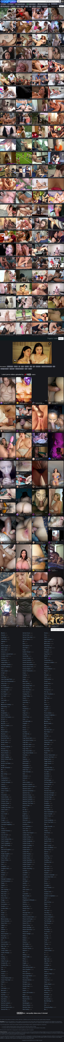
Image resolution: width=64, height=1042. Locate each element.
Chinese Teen (4, 801)
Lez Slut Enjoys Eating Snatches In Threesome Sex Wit (39, 308)
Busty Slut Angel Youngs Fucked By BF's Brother (7, 295)
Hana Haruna (26, 692)
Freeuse (3, 975)
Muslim (24, 988)
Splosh (46, 853)
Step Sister (47, 870)
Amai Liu (3, 652)
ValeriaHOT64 (6, 570)
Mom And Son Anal (28, 967)
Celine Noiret (4, 788)
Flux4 (21, 417)
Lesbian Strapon (27, 864)
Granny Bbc (25, 656)
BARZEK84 (54, 598)
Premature (47, 717)
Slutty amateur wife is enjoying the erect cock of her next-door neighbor (7, 217)
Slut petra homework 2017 (5, 177)
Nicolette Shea (26, 1007)
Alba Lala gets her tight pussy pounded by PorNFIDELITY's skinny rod (55, 164)
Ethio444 (54, 431)
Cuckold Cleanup (5, 830)
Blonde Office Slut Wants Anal (5, 151)
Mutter (24, 990)
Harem (24, 698)
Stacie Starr (47, 858)
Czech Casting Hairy (6, 839)
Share (11, 4)
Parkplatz (46, 666)
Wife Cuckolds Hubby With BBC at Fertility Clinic (39, 46)
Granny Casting (26, 658)
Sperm (45, 843)
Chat (2, 792)
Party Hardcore (48, 668)
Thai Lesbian (47, 919)
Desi (2, 877)
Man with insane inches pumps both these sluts (39, 85)
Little (24, 887)
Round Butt (47, 750)
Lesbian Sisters (26, 858)
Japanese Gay (26, 792)
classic (15, 366)
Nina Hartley (26, 1009)
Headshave (25, 708)
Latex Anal (25, 830)
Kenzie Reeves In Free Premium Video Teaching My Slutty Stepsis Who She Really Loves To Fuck (23, 72)
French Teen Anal (5, 980)
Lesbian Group (26, 843)
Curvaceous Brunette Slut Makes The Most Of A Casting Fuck (23, 295)
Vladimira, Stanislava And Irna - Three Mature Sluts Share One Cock (7, 230)
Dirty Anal (3, 893)
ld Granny (47, 643)
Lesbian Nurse (26, 849)
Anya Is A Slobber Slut (4, 282)
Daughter (3, 866)
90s (54, 366)
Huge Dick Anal (27, 746)
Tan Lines (46, 910)
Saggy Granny (47, 761)
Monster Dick (26, 986)
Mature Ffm (26, 923)
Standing (46, 860)
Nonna (46, 633)
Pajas (45, 658)
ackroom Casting (6, 704)
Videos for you (20, 4)
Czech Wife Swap (5, 845)
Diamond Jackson (5, 881)
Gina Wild (25, 647)
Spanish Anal (47, 841)
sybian (30, 368)
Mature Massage (27, 927)
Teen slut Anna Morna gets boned (38, 99)
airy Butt (25, 681)
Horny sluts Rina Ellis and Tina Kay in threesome (23, 46)
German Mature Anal (6, 1007)
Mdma (24, 935)
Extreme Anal (4, 944)
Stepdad (46, 872)
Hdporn (24, 706)
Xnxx (45, 1003)
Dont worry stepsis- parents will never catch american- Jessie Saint (55, 46)
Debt (2, 870)
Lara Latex (25, 828)
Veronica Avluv (48, 973)
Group (24, 677)
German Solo (26, 635)
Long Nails (25, 893)
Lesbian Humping (27, 845)
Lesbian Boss (26, 835)
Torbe (45, 940)
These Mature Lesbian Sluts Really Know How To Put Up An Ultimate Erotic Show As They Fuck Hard (39, 321)
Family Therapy (5, 952)
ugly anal (12, 368)
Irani (24, 780)
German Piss (4, 1009)
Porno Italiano (47, 713)
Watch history (43, 4)
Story (45, 881)
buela (3, 633)
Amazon (3, 658)
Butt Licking (4, 774)
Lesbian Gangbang (27, 841)
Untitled (1, 243)
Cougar (3, 820)
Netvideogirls (26, 1003)
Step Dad (46, 866)
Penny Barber (47, 679)
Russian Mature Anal (49, 755)
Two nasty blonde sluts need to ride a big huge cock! (23, 230)
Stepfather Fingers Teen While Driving (39, 256)
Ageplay (3, 641)
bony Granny (4, 919)
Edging (2, 925)
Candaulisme (4, 778)
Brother (3, 761)
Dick (2, 887)
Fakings (3, 948)
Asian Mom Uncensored (7, 681)
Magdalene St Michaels (28, 900)
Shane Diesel (47, 784)
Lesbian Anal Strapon (28, 832)
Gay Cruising (4, 996)
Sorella (46, 837)
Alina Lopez (4, 650)
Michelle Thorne (27, 948)
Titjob (45, 933)
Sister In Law (47, 816)
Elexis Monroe (4, 933)
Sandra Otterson (48, 769)
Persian (46, 685)
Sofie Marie (47, 832)
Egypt (2, 927)
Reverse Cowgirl (48, 740)
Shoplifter (46, 803)
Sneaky (46, 830)
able (45, 904)
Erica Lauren (4, 942)
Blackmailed (4, 732)
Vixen (45, 982)
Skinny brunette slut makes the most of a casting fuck (55, 269)
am (2, 776)
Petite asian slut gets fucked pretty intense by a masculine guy (55, 59)
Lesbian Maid (26, 847)
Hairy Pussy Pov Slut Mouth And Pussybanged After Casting (7, 59)
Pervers (46, 687)
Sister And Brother (49, 811)
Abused (3, 635)
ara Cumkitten (27, 826)
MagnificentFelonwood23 (8, 459)
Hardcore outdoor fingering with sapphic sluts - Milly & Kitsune (23, 164)
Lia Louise (25, 877)
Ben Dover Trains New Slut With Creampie (7, 85)
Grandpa (25, 654)
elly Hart (25, 816)
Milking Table (26, 957)
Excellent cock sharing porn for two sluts (39, 282)
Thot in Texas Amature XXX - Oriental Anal (7, 203)
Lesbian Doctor (26, 839)
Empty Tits (3, 938)
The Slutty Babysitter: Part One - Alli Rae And (23, 256)
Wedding (46, 988)
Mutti (24, 994)
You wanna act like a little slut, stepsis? (55, 20)
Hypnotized (25, 761)
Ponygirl (46, 706)
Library (24, 879)
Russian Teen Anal (49, 757)
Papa (45, 664)
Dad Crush (3, 851)
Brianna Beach (4, 753)
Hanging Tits (26, 694)
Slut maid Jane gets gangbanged (54, 33)
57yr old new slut (35, 151)
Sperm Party (47, 849)
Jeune (24, 807)
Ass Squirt (3, 696)
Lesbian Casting (27, 837)
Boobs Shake (4, 742)
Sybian (45, 898)
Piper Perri (46, 698)
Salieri (45, 765)
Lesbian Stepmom (27, 862)
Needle (24, 1001)
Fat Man (3, 959)
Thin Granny (47, 923)
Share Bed (46, 786)
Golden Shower (27, 652)
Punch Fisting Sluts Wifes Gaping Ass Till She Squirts (55, 230)
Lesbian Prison (26, 856)
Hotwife (25, 736)
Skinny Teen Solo (48, 822)
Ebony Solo (4, 923)
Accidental (3, 637)
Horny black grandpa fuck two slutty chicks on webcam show (23, 112)
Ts (44, 952)
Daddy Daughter (5, 853)
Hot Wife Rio (26, 734)
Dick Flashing (4, 889)
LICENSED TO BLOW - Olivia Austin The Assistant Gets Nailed (23, 203)
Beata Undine (4, 715)
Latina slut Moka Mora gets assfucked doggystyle (7, 334)
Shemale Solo (47, 799)
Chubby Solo (4, 805)
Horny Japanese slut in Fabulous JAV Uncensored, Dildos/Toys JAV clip (23, 177)
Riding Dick (47, 742)
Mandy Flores (26, 908)
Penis (45, 677)
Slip (45, 824)
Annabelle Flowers (6, 664)
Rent (45, 738)
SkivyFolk (53, 459)
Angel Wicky (4, 662)
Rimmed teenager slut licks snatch (54, 72)
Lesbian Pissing (26, 853)
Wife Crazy (47, 990)
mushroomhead (7, 431)
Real (45, 727)
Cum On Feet (4, 835)
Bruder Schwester (5, 767)
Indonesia (25, 776)
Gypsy (24, 679)
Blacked (3, 734)
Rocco (45, 746)
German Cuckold (5, 1003)
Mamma (25, 904)
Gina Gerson (26, 645)
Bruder (2, 765)
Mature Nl (25, 931)
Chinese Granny (5, 799)
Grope (24, 673)
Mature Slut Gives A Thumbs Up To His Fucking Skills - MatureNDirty (39, 334)
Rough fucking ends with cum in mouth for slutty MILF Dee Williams (39, 59)
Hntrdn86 (38, 431)
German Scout (26, 633)
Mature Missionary (27, 929)
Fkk (2, 969)
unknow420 (6, 598)
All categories (5, 6)
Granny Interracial (27, 662)
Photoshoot (47, 689)
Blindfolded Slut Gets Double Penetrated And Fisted (55, 321)
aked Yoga (26, 996)
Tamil (45, 908)
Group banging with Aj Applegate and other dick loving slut (23, 85)
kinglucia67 (54, 543)
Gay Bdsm (3, 992)
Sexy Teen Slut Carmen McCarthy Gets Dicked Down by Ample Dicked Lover (55, 125)
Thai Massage (47, 921)
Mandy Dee (25, 906)
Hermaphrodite (26, 721)
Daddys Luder (4, 856)
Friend (2, 982)
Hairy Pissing (26, 687)
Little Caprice (26, 889)
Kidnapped (25, 818)
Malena (24, 902)
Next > (61, 6)
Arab (2, 668)
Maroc (24, 910)
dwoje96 (54, 529)
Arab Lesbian (4, 671)
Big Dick (3, 723)
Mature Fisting (26, 925)
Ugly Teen (46, 961)
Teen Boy (46, 912)
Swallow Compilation (49, 896)
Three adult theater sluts (21, 99)
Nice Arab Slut (18, 334)
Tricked (46, 944)
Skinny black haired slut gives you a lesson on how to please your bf (55, 243)
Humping (25, 755)
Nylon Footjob (48, 639)
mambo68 (54, 570)
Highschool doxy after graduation (38, 177)
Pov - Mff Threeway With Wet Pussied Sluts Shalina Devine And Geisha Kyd (7, 125)
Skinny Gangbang (48, 820)
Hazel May (25, 702)
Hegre (24, 710)
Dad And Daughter (6, 849)
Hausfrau (25, 700)
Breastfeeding (4, 750)
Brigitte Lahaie (4, 755)
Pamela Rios (47, 660)
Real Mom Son (48, 729)
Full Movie (3, 988)
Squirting (46, 856)
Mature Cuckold (27, 921)
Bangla (3, 710)
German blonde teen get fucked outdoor (23, 138)
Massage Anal (26, 912)
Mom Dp (25, 971)
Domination (4, 904)
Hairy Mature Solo (27, 685)
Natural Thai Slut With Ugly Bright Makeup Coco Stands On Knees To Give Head (23, 33)
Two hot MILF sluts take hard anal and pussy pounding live (55, 256)
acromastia (26, 896)
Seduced (46, 778)
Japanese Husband (27, 799)
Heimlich (25, 715)
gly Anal (46, 959)
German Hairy (4, 1005)
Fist (2, 967)
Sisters (46, 818)
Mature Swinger (27, 933)
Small (45, 828)
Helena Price (26, 717)
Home (24, 725)
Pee (45, 673)
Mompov (25, 982)
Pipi (45, 700)
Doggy (2, 900)
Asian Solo (4, 683)
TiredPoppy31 (55, 487)
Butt (2, 771)
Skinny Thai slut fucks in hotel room (38, 138)
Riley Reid (46, 744)
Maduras (25, 898)
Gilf (23, 641)
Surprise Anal (47, 891)
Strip (45, 889)
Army (2, 675)
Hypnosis (25, 759)
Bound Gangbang (5, 746)
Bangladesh (4, 713)
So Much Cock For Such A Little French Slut (23, 217)
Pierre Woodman (48, 694)
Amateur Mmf (4, 656)
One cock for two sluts (20, 282)
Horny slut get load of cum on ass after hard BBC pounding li (55, 282)
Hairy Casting (26, 683)
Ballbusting (4, 706)
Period (45, 681)
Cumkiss (3, 832)
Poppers (46, 708)
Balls (2, 708)
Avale (2, 702)
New (60, 4)
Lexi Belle (25, 872)
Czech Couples (5, 841)
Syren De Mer (47, 902)
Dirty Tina (3, 896)
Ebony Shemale (5, 921)
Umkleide (46, 965)
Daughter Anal (5, 868)
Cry (2, 826)
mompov (38, 366)
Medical (25, 938)
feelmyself (25, 763)
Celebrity (3, 786)
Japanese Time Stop (28, 803)
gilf (34, 366)
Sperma (46, 851)
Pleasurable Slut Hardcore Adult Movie (7, 308)
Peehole (46, 675)
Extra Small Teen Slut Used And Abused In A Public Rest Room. (23, 151)
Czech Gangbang (5, 843)
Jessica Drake (26, 805)
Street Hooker (47, 887)
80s (31, 366)
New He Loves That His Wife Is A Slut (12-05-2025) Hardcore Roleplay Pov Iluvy (55, 99)
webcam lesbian (20, 368)
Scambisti (46, 774)
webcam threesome (47, 366)
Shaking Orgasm (48, 782)
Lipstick (24, 883)
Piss (45, 702)
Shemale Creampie (49, 792)
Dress (2, 914)
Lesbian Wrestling (27, 868)
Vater (45, 971)
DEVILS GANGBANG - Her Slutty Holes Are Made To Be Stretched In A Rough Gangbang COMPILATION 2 (23, 243)
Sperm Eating (47, 845)
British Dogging (5, 757)
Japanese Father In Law (29, 786)
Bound (2, 744)
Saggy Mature (47, 763)
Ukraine (46, 963)
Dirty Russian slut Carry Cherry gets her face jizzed (39, 295)
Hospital (25, 732)
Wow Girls (46, 994)
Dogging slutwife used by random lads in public (39, 203)
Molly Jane (25, 965)
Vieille (45, 975)
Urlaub (46, 967)
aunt (26, 368)
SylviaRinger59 (55, 626)
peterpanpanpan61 (39, 626)
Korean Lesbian (27, 822)
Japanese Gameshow (28, 790)
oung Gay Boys (48, 1007)
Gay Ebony (3, 999)
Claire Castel (4, 809)
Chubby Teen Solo (5, 807)
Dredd (2, 912)
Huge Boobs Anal (27, 738)
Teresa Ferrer (47, 914)
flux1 (5, 501)
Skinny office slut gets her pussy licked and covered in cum (55, 334)
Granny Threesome (27, 671)
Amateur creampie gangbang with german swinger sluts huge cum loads (23, 190)
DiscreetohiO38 (39, 445)
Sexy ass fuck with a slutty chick (22, 308)
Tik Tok (46, 927)
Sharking (46, 788)
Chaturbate (4, 795)
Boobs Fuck (4, 740)
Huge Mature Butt (27, 750)
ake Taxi (3, 946)
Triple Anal (47, 948)
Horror (24, 729)
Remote (46, 736)
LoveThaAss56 (54, 403)
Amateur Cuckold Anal (7, 654)
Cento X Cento (5, 790)
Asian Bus (3, 677)
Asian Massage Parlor (6, 679)
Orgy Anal (46, 654)
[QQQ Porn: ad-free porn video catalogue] (8, 1)
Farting (3, 957)
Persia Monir (47, 683)
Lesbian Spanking (27, 860)
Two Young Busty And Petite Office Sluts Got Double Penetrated (7, 33)
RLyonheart (22, 431)
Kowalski (25, 824)
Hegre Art (25, 713)
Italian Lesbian (26, 782)
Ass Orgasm (4, 694)
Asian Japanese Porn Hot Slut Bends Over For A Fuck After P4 (7, 269)
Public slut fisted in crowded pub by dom (39, 125)
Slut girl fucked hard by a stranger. (6, 112)
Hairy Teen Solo (27, 689)
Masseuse (25, 914)
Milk (24, 952)
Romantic (46, 748)
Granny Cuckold (27, 660)
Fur (2, 986)
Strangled (46, 885)
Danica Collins (4, 860)
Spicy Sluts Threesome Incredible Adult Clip (39, 190)
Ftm (2, 984)
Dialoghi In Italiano (6, 879)
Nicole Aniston (26, 1005)
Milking (24, 954)
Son (45, 835)
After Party (4, 639)
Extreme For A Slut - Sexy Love (54, 308)
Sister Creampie (48, 814)
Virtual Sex (47, 980)
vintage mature (4, 368)
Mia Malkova (26, 946)
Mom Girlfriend (26, 973)
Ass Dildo (3, 692)
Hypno (24, 757)
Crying (2, 828)
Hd (23, 704)
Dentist (3, 874)
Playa (45, 704)
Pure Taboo (47, 719)
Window (46, 992)
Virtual (46, 978)
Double (3, 906)
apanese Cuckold (27, 784)
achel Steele (47, 723)
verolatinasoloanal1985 (40, 542)
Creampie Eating (5, 822)
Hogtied (25, 723)
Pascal (46, 671)
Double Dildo (4, 908)
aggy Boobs (47, 759)
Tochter (46, 935)
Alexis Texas (4, 647)
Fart (2, 954)
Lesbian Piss (26, 851)
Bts (2, 769)
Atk (2, 698)
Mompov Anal (26, 984)
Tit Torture (47, 931)
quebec (27, 366)
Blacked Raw (4, 736)
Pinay (45, 696)
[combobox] (37, 1)
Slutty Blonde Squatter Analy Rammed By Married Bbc (7, 321)
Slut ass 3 (2, 72)
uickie (46, 721)
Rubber (46, 753)
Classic (3, 811)
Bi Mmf (3, 719)
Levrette (25, 870)
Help (24, 719)
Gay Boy (3, 994)
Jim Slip (24, 809)
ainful (46, 656)
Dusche (3, 917)
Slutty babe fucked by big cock (21, 59)
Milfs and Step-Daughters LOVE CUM (55, 138)
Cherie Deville (4, 797)
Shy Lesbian (47, 809)
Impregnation (26, 767)
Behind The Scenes (6, 717)
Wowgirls (46, 996)
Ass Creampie (4, 689)
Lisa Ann (25, 885)
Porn (45, 710)
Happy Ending (26, 696)
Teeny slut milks (51, 85)
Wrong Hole (47, 999)
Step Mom (46, 868)
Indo (24, 774)
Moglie (24, 963)
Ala (2, 643)
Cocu (2, 816)
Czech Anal (4, 837)
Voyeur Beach (47, 984)
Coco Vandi (4, 814)
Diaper (2, 883)
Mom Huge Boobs (27, 975)
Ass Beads (3, 685)
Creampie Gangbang (6, 824)
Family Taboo (4, 950)
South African (47, 839)
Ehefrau (3, 929)
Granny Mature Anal (28, 666)
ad (2, 847)
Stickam (46, 879)
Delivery (3, 872)
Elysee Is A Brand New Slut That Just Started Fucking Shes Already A (7, 190)
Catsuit (3, 784)
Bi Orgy (3, 721)
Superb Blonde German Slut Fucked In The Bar (55, 151)
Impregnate (25, 765)
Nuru (45, 635)
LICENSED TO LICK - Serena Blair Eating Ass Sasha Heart (7, 20)
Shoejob (46, 801)
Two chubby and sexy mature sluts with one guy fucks (39, 230)
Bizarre (3, 729)
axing (46, 986)
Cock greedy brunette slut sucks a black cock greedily (7, 138)
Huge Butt (25, 742)
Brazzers (3, 748)
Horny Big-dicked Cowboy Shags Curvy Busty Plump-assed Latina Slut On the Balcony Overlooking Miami (23, 269)
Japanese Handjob (27, 797)
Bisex (2, 727)
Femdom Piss (4, 965)
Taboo (46, 906)
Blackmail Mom (5, 738)
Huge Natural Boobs (28, 753)
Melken (24, 940)
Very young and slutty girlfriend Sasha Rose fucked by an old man (7, 46)
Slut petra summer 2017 (20, 321)
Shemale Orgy (48, 797)
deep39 (5, 515)
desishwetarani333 (23, 403)
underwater (10, 366)
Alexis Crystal (4, 645)
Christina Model (5, 803)
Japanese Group (27, 795)
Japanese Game (27, 788)
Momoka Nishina (27, 980)
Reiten (45, 734)
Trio (45, 946)
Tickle (45, 925)
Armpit (3, 673)
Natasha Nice (26, 999)
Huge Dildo (25, 748)
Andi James (4, 660)
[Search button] (59, 1)
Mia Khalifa (25, 944)
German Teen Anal (27, 637)
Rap (45, 725)
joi (19, 366)
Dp (2, 910)
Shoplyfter (46, 807)
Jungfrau (25, 814)
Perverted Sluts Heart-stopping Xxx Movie (39, 243)
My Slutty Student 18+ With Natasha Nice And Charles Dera (39, 72)
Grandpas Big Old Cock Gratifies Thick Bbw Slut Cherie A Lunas (55, 177)
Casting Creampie (5, 782)
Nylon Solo (47, 641)
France (3, 973)
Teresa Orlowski (48, 917)
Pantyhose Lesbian (49, 662)
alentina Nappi (48, 969)
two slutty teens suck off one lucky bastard (23, 125)
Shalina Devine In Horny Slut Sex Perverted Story (55, 112)
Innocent (25, 778)
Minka (24, 959)
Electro (3, 931)
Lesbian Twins (26, 866)
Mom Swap (25, 978)
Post (4, 4)
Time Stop (46, 929)
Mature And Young (27, 919)
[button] (62, 1)
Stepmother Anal (48, 877)
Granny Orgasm (27, 668)
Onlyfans (46, 652)
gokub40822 (22, 570)
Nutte (45, 637)
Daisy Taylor (4, 858)
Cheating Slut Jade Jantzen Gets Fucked (39, 33)
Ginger (24, 650)
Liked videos (32, 4)
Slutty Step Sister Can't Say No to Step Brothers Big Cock (7, 164)
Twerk (45, 957)
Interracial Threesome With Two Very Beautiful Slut (7, 99)
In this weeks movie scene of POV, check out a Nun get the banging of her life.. (39, 217)
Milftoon (25, 950)
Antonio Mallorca (5, 666)
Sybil (45, 900)
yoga (22, 366)
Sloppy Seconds (48, 826)
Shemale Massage (49, 795)
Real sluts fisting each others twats (38, 164)
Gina (24, 643)
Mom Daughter (26, 969)
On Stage (46, 650)
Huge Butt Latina (27, 744)
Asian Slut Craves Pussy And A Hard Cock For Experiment (39, 269)
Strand (45, 883)
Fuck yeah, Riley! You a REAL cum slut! (7, 256)
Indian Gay (25, 769)
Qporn (37, 459)
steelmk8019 (6, 403)
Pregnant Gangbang (49, 715)
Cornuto (3, 818)
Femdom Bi (4, 963)
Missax (24, 961)
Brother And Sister (5, 763)
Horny (24, 727)
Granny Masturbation (28, 664)
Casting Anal (4, 780)
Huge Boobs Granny (28, 740)
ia (45, 1009)
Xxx (45, 1005)
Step (45, 864)
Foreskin (3, 971)
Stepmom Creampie (49, 874)
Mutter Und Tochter (28, 992)
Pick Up (46, 692)
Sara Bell (46, 771)
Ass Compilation (5, 687)
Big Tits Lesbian (5, 725)
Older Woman (47, 647)
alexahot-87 (38, 487)
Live (24, 891)
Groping (25, 675)
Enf (2, 940)
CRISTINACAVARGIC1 (40, 403)
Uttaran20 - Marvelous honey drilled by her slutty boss (55, 203)
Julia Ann (25, 811)
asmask (3, 990)
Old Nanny (47, 645)
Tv (44, 954)
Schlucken (46, 776)
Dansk (2, 862)
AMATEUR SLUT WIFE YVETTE (38, 112)
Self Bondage (47, 780)
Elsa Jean (3, 935)
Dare (2, 864)
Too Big (46, 938)
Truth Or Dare (47, 950)
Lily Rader (25, 881)
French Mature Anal (6, 978)
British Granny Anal (6, 759)
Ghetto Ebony (26, 639)
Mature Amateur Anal (28, 917)
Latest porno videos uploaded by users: (19, 374)
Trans (45, 942)
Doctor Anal (4, 898)
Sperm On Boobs (48, 847)
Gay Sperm (4, 1001)
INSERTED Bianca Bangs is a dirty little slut (55, 217)
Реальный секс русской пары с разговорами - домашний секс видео (55, 190)
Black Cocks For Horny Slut (37, 20)
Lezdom (25, 874)
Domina (3, 902)
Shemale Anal (47, 790)
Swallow (46, 893)
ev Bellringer (47, 1001)
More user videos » (57, 629)
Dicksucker (4, 891)
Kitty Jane (25, 820)
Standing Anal (47, 862)
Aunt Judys (3, 700)
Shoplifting (47, 805)
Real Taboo (47, 732)
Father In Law (4, 961)
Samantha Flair (48, 767)
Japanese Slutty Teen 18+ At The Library (23, 20)
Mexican (25, 942)
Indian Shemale (27, 771)
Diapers (3, 885)
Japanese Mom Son (27, 801)
